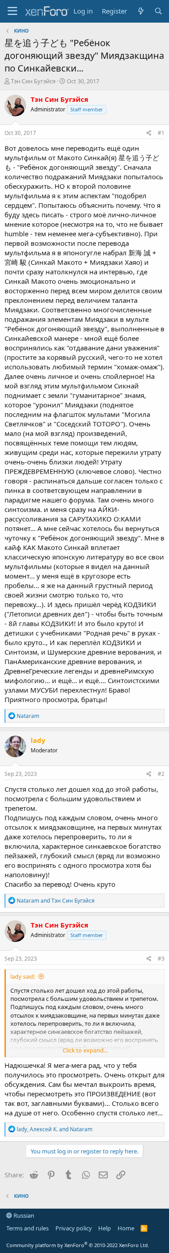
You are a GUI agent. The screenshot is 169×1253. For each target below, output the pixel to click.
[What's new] (140, 11)
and (56, 900)
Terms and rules (27, 1228)
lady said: (22, 976)
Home (126, 1228)
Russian (23, 1215)
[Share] (149, 133)
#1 (161, 133)
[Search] (158, 11)
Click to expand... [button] (85, 1050)
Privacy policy (73, 1228)
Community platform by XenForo (77, 1245)
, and (54, 1129)
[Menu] (12, 11)
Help (104, 1228)
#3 (161, 958)
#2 (161, 774)
